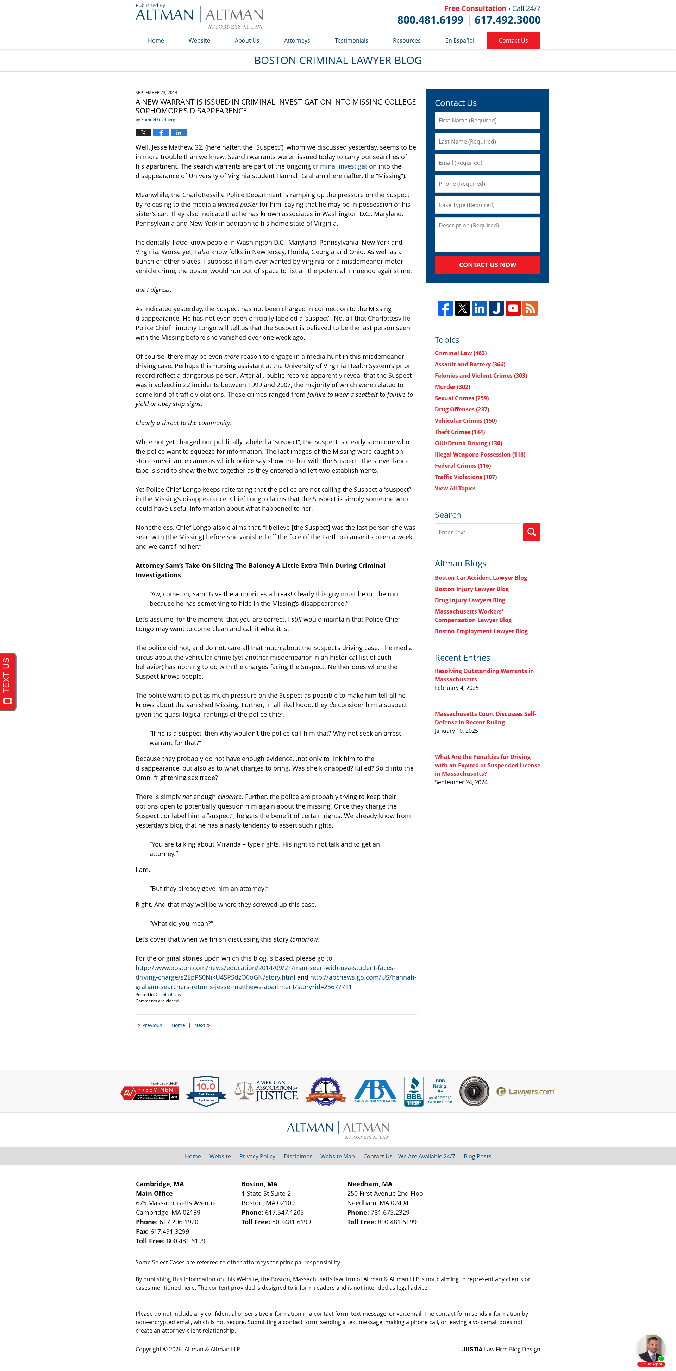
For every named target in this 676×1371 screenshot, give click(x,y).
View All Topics (455, 488)
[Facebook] (445, 308)
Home (156, 40)
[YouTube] (513, 308)
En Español (459, 40)
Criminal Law (168, 995)
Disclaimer (298, 1156)
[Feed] (530, 308)
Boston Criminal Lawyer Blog (199, 16)
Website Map (337, 1156)
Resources (407, 40)
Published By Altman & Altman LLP (469, 15)
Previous (149, 1024)
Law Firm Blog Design (501, 1349)
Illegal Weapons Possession (480, 454)
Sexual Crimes (462, 398)
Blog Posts (478, 1156)
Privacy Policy (257, 1156)
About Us (247, 40)
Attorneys (297, 40)
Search (531, 532)
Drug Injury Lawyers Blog (470, 600)
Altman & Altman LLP (212, 1349)
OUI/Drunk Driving (468, 443)
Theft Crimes (460, 432)
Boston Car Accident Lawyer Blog (481, 577)
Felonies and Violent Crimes (481, 375)
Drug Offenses (462, 409)
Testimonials (351, 40)
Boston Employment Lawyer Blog (481, 631)
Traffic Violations (466, 477)
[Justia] (496, 308)
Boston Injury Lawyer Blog (472, 589)
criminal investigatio (343, 166)
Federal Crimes (463, 466)
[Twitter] (462, 308)
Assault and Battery (470, 364)
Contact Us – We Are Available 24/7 (409, 1156)
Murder (452, 387)
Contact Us (513, 40)
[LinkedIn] (479, 308)
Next (202, 1024)
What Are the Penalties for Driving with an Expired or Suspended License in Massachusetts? (487, 765)
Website (199, 40)
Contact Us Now (487, 264)
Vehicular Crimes (466, 420)
